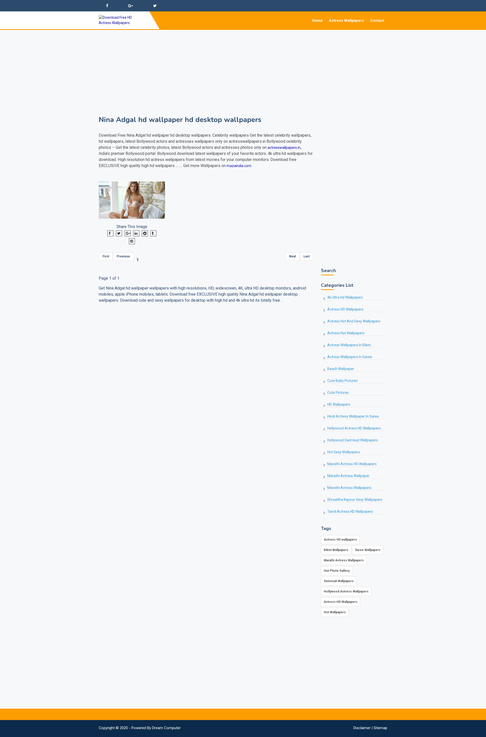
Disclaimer (362, 728)
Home (317, 20)
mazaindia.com (238, 166)
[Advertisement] (243, 65)
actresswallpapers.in (284, 148)
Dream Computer (166, 728)
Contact (377, 20)
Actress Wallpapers (346, 20)
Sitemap (380, 728)
